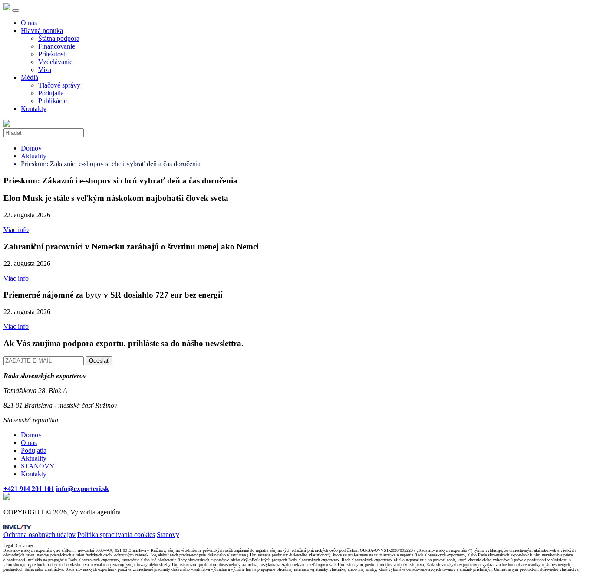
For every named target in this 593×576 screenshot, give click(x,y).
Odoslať (99, 360)
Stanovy (168, 534)
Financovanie (56, 46)
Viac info (16, 229)
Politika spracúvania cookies (116, 534)
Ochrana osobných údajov (39, 534)
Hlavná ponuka (42, 30)
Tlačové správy (59, 85)
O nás (29, 22)
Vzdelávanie (55, 61)
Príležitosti (52, 54)
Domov (31, 148)
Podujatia (51, 93)
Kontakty (33, 108)
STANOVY (38, 466)
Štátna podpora (58, 38)
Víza (44, 69)
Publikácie (52, 101)
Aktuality (33, 156)
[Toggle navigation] (15, 10)
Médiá (29, 77)
